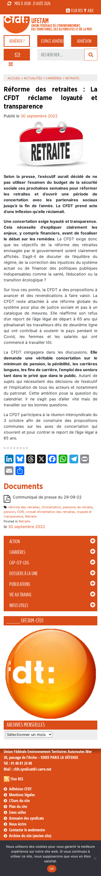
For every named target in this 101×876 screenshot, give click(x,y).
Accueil (14, 78)
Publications (19, 584)
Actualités (33, 78)
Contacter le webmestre (27, 830)
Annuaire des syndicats (26, 818)
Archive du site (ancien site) (30, 835)
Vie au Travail (20, 594)
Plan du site (18, 806)
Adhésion (84, 41)
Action (14, 541)
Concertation (51, 507)
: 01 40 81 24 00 (18, 763)
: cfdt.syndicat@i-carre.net (27, 769)
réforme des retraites (24, 507)
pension (9, 512)
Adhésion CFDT (20, 789)
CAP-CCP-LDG (19, 562)
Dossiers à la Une (23, 573)
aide (91, 10)
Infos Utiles (18, 605)
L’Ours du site (19, 800)
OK (52, 869)
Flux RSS (17, 779)
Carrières (17, 552)
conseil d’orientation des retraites (50, 512)
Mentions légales (22, 794)
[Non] (94, 858)
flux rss (77, 10)
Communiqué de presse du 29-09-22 (47, 497)
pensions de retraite (77, 507)
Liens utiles (17, 812)
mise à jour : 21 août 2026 (32, 3)
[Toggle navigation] (10, 65)
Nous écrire (17, 824)
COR (20, 512)
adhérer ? (17, 41)
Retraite (31, 516)
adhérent (52, 41)
